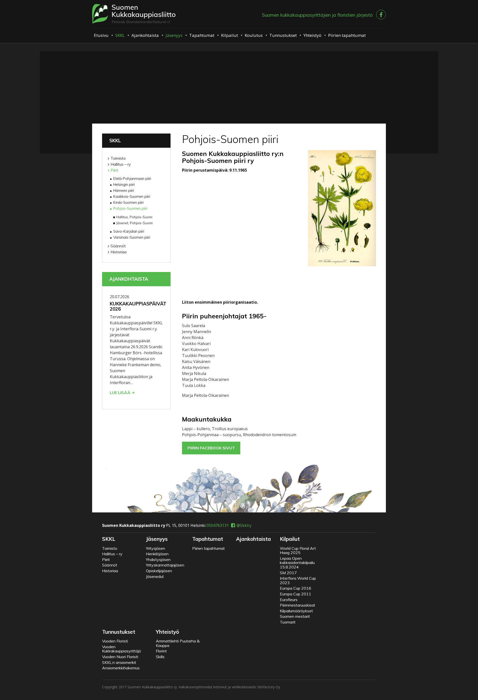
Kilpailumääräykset (296, 610)
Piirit (114, 170)
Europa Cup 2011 (295, 593)
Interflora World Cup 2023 (298, 580)
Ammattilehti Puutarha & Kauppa (178, 643)
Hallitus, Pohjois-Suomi (134, 217)
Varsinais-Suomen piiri (131, 237)
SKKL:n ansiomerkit (119, 662)
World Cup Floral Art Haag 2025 (298, 550)
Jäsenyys (174, 35)
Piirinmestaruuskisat (297, 605)
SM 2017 (288, 572)
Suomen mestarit (295, 616)
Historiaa (118, 251)
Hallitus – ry (121, 164)
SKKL (120, 35)
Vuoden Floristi (115, 640)
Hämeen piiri (123, 190)
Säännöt (118, 245)
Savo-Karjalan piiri (128, 231)
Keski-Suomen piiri (128, 202)
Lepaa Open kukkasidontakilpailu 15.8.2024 (297, 562)
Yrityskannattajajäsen (165, 564)
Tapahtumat (201, 35)
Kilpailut (229, 35)
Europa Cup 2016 (295, 588)
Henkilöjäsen (157, 553)
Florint (161, 650)
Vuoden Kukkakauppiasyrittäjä (121, 649)
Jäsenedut (155, 576)
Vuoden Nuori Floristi (120, 656)
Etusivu (101, 35)
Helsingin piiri (124, 184)
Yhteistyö (312, 35)
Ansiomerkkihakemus (121, 667)
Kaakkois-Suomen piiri (131, 196)
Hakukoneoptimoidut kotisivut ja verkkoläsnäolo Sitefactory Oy (229, 687)
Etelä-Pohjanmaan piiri (132, 178)
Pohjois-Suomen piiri (130, 208)
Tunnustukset (283, 35)
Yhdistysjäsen (158, 559)
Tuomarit (288, 622)
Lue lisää (120, 392)
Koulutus (254, 35)
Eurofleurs (289, 599)
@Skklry (244, 525)
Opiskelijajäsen (159, 570)
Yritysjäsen (155, 548)
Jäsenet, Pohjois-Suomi (134, 223)
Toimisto (118, 158)
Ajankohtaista (145, 35)
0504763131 (217, 525)
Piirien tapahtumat (347, 35)
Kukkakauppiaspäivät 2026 (138, 306)
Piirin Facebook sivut (211, 447)
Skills (160, 656)
